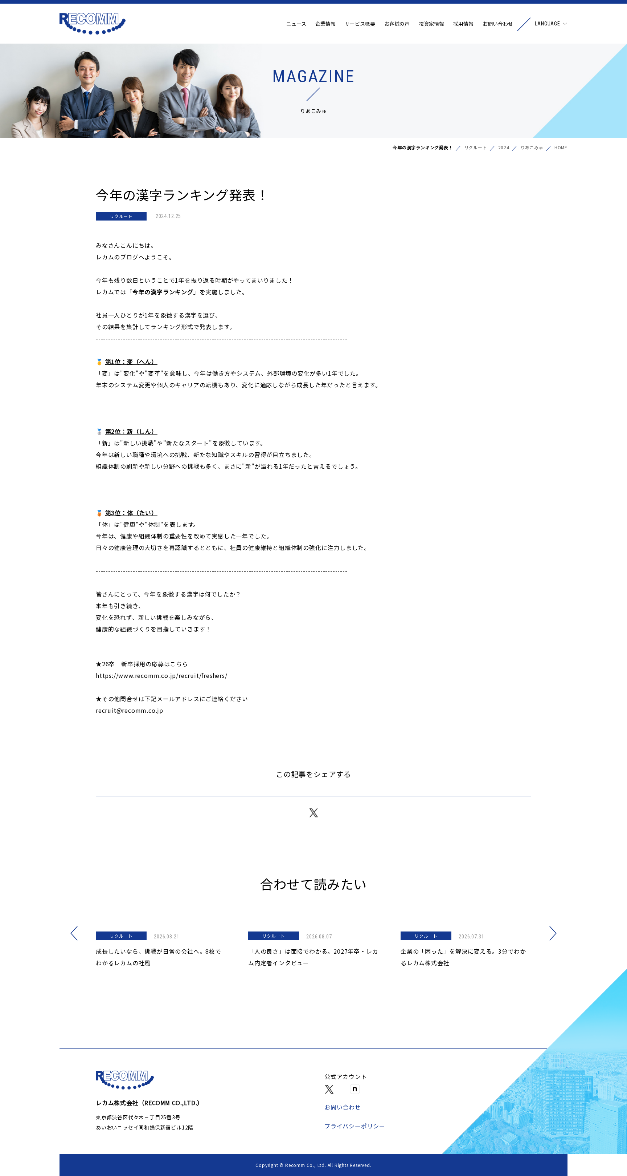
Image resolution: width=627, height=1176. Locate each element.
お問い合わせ (498, 23)
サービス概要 (360, 23)
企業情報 (325, 23)
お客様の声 (397, 23)
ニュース (296, 23)
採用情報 (463, 23)
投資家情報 (431, 23)
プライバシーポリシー (354, 1126)
